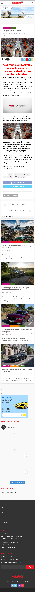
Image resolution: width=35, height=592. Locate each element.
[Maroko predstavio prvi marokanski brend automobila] (25, 439)
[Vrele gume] (17, 576)
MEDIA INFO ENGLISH (8, 547)
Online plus (14, 326)
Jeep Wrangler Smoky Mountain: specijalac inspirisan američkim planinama (15, 288)
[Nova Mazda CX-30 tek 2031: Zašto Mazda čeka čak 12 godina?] (17, 315)
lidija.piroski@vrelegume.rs (14, 536)
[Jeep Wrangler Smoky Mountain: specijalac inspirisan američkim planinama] (17, 273)
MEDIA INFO (5, 545)
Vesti (13, 28)
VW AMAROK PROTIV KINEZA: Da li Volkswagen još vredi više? (17, 247)
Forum (2, 517)
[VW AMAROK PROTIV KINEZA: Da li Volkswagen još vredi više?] (17, 231)
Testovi (3, 507)
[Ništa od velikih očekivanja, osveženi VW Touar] (9, 439)
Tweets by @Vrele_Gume (9, 492)
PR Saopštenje (13, 35)
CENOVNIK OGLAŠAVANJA (9, 542)
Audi (14, 33)
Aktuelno (7, 28)
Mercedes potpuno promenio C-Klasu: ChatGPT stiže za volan (17, 370)
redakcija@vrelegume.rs (12, 538)
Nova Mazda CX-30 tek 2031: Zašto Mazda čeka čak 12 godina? (17, 330)
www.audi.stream (8, 93)
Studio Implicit (24, 589)
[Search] (32, 3)
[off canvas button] (2, 3)
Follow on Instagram (18, 482)
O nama (8, 581)
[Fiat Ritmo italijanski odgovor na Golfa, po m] (9, 455)
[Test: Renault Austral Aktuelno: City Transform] (25, 455)
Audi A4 (23, 33)
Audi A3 (18, 33)
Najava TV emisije (16, 242)
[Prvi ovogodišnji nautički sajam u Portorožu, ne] (9, 472)
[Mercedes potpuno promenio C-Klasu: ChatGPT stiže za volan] (17, 355)
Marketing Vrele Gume (17, 581)
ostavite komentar (11, 195)
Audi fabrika (5, 35)
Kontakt (27, 581)
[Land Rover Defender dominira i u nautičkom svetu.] (25, 472)
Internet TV (4, 522)
